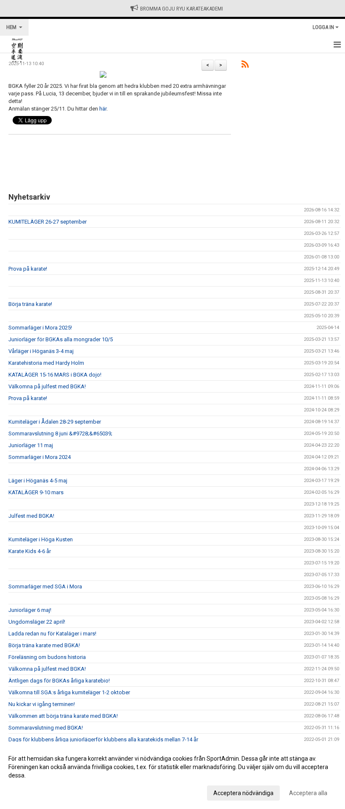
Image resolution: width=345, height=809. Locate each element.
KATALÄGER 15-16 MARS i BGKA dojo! (54, 375)
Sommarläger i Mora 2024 (39, 457)
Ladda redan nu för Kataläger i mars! (52, 633)
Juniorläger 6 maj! (29, 610)
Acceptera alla (308, 793)
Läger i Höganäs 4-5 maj (37, 480)
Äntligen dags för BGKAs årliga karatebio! (59, 680)
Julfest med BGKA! (31, 516)
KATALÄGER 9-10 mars (36, 492)
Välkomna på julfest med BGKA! (47, 386)
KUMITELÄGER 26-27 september (47, 222)
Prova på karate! (27, 269)
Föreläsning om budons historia (47, 657)
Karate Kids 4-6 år (29, 551)
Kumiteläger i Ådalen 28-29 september (54, 422)
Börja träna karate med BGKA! (44, 645)
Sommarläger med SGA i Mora (45, 586)
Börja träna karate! (30, 304)
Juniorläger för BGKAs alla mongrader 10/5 (60, 339)
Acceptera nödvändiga (243, 793)
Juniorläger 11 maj (30, 445)
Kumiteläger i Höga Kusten (40, 539)
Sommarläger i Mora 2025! (40, 327)
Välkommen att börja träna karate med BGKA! (63, 716)
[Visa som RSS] (245, 66)
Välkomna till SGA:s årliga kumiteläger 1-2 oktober (69, 692)
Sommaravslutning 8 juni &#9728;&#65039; (60, 433)
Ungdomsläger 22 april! (36, 622)
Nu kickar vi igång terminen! (41, 704)
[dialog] (172, 775)
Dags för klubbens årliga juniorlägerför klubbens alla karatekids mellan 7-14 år (103, 739)
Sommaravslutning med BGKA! (45, 728)
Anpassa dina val (30, 791)
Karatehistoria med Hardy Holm (46, 363)
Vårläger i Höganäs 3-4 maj (41, 351)
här (102, 108)
